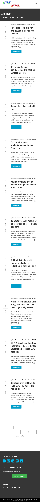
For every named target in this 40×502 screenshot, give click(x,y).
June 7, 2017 (32, 380)
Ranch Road (23, 501)
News (23, 24)
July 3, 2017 (32, 64)
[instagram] (17, 460)
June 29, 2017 (32, 139)
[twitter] (21, 460)
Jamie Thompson (16, 24)
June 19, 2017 (32, 257)
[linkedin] (12, 460)
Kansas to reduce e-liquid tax (23, 107)
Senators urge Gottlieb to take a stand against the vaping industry (23, 385)
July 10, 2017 (32, 24)
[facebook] (4, 460)
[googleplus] (8, 460)
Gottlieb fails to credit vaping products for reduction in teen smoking (23, 262)
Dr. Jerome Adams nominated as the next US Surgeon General (23, 69)
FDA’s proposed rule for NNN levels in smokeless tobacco (22, 30)
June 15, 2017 (32, 340)
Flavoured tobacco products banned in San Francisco (22, 145)
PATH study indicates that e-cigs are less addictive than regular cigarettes (23, 304)
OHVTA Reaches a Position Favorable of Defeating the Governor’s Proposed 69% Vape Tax (23, 347)
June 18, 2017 (32, 298)
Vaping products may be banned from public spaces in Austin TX (23, 184)
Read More (16, 51)
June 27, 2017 (32, 178)
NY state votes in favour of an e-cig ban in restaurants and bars (24, 223)
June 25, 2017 (32, 218)
